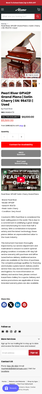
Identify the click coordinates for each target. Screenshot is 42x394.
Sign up (34, 352)
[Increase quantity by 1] (21, 137)
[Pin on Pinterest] (24, 305)
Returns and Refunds (17, 381)
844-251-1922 (12, 366)
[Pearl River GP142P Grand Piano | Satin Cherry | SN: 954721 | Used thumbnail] (4, 83)
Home (3, 24)
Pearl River (8, 108)
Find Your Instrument (25, 384)
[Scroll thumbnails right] (39, 83)
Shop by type (33, 381)
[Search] (38, 16)
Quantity (5, 132)
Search (12, 384)
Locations (5, 371)
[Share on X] (11, 305)
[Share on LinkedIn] (18, 305)
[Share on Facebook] (4, 305)
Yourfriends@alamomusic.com (14, 368)
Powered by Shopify (21, 389)
